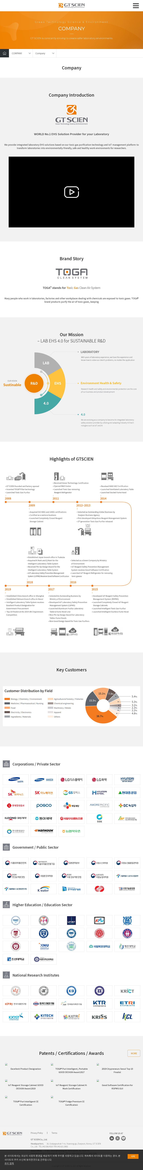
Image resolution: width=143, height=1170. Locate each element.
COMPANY (17, 53)
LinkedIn (111, 1138)
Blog (123, 1138)
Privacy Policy (37, 1132)
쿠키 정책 (9, 1163)
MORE (134, 1053)
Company (40, 53)
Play (71, 192)
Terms (54, 1132)
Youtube (117, 1138)
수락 (133, 1156)
